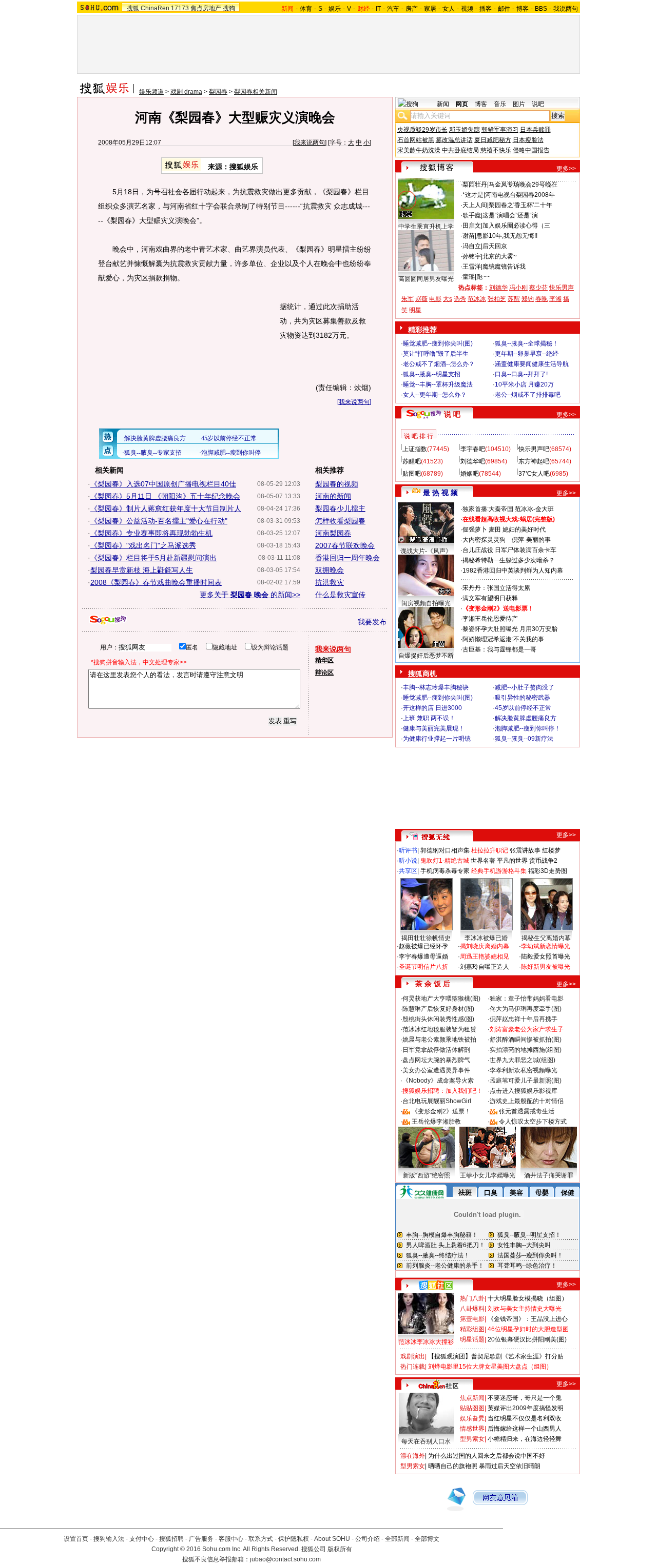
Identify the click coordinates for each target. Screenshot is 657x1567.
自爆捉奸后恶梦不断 (426, 655)
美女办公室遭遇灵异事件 (436, 1070)
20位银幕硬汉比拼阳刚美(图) (527, 1339)
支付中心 (141, 1538)
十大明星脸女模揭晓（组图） (528, 1298)
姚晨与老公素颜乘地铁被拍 (439, 1039)
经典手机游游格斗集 (499, 870)
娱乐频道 (151, 91)
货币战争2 (543, 860)
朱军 (407, 298)
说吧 (538, 104)
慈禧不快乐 (495, 150)
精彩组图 (472, 1329)
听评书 (408, 850)
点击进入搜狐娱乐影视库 (523, 1090)
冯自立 (471, 246)
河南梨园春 (333, 533)
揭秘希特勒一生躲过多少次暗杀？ (508, 560)
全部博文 (427, 1538)
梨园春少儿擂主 (340, 508)
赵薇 (421, 298)
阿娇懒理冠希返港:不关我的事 (503, 639)
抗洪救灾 (329, 582)
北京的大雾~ (499, 256)
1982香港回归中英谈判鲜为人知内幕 (512, 570)
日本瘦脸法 (528, 140)
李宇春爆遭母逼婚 (423, 956)
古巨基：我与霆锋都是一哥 (499, 649)
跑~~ (483, 276)
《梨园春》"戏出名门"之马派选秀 (143, 545)
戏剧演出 (412, 1356)
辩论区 (324, 672)
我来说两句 (309, 142)
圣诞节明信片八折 (423, 966)
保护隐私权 (293, 1538)
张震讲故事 (525, 850)
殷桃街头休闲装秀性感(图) (438, 1019)
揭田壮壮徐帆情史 (426, 938)
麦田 (495, 529)
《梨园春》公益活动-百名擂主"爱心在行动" (158, 521)
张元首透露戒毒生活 (526, 1111)
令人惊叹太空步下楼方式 (533, 1121)
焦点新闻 (472, 1397)
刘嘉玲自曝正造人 (484, 966)
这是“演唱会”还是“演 (510, 215)
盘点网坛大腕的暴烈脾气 (436, 1060)
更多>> (566, 168)
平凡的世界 (512, 860)
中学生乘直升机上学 (426, 226)
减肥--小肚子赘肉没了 (524, 687)
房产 (411, 8)
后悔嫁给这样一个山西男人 (525, 1428)
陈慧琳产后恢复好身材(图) (438, 1008)
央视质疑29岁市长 (422, 129)
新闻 (443, 104)
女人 (448, 8)
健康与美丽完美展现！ (434, 728)
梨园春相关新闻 (255, 91)
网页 (462, 104)
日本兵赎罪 (535, 129)
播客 (485, 8)
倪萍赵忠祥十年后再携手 (523, 1019)
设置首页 (76, 1538)
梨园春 (218, 91)
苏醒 (514, 298)
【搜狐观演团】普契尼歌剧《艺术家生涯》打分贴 (496, 1356)
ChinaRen (155, 8)
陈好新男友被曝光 (545, 966)
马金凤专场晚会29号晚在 (523, 184)
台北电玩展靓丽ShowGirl (436, 1101)
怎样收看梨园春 (340, 521)
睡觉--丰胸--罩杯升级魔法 (438, 384)
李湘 (555, 298)
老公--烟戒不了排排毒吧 (528, 394)
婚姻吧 (469, 473)
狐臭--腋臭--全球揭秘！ (526, 343)
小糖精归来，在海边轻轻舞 (525, 1438)
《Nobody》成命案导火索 (438, 1080)
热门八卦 (472, 1298)
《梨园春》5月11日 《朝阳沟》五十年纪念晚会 (165, 496)
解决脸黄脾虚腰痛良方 (525, 718)
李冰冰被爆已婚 (486, 938)
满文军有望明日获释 (490, 598)
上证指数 (414, 449)
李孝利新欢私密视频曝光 (523, 1070)
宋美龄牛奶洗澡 (418, 150)
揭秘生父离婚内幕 (546, 938)
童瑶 (468, 276)
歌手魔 (471, 215)
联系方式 (260, 1538)
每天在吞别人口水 (426, 1441)
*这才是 (473, 194)
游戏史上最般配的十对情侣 (527, 1101)
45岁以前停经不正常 (523, 707)
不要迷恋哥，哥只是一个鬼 (525, 1397)
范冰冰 (477, 298)
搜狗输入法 (108, 1538)
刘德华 (498, 287)
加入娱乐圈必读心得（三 (516, 225)
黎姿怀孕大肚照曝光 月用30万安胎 (509, 629)
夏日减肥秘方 (492, 140)
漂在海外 (412, 1455)
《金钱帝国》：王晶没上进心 (528, 1318)
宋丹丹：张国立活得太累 (496, 588)
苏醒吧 (411, 461)
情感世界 (472, 1428)
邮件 (504, 8)
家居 (430, 8)
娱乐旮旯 (472, 1418)
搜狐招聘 (171, 1538)
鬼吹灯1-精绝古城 (444, 860)
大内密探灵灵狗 (484, 539)
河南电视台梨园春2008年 (520, 194)
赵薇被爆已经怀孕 (423, 946)
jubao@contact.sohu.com (285, 1559)
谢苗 (468, 235)
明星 (415, 310)
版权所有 (339, 1549)
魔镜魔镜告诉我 (504, 266)
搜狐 (133, 8)
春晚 (541, 298)
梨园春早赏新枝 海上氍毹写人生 (141, 570)
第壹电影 (472, 1318)
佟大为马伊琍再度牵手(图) (526, 1008)
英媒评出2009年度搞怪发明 (526, 1408)
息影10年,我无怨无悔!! (506, 235)
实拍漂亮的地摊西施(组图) (526, 1049)
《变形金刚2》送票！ (441, 1111)
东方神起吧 (533, 461)
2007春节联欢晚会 (345, 545)
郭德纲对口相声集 (445, 850)
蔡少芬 (538, 287)
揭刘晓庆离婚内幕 (484, 946)
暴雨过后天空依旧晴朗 (509, 1466)
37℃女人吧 (534, 473)
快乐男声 (561, 287)
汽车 (393, 8)
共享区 (408, 870)
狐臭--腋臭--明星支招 (431, 374)
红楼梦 (551, 850)
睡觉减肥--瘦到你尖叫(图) (438, 343)
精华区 (324, 660)
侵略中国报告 (531, 150)
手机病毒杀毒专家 (445, 870)
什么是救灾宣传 (340, 595)
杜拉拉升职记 (489, 850)
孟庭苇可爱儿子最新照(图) (526, 1080)
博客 (522, 8)
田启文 (471, 225)
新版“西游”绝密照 (426, 1175)
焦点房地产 (205, 8)
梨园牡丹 (474, 184)
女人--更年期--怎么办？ (435, 394)
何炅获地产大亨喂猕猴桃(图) (441, 998)
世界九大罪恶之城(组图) (522, 1060)
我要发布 (372, 622)
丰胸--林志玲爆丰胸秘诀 (436, 687)
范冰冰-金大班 (534, 509)
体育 (306, 8)
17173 (180, 8)
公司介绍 (367, 1538)
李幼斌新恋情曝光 (545, 946)
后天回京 (494, 246)
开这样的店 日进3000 (432, 707)
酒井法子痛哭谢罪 (548, 1175)
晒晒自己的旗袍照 (452, 1466)
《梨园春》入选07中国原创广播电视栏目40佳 (163, 484)
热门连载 (412, 1366)
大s (447, 298)
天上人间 (474, 205)
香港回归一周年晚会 (347, 558)
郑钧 (527, 298)
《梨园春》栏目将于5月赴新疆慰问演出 (153, 558)
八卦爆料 (472, 1308)
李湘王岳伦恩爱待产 (490, 618)
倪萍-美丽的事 (531, 539)
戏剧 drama (186, 91)
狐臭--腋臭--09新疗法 (524, 738)
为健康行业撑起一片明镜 (437, 738)
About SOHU (332, 1538)
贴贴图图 (472, 1408)
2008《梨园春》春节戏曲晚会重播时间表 (156, 582)
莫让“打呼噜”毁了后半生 (436, 353)
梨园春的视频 (336, 484)
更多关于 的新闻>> (250, 595)
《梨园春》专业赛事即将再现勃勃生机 (151, 533)
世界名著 (483, 860)
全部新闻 (397, 1538)
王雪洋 (471, 266)
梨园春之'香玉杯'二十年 (520, 205)
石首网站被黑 (415, 140)
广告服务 (201, 1538)
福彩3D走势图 (547, 870)
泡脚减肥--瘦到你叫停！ (528, 728)
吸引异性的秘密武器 (522, 697)
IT (378, 8)
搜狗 (229, 8)
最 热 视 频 (440, 493)
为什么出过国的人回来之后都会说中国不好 (486, 1455)
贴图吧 (411, 473)
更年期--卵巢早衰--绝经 (526, 353)
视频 (467, 8)
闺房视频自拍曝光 (426, 603)
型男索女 (472, 1438)
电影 (435, 298)
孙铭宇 (471, 256)
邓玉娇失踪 (464, 129)
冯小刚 (518, 287)
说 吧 (452, 414)
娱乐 (334, 8)
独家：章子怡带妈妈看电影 (527, 998)
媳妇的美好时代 (524, 529)
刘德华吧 (472, 461)
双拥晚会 (329, 570)
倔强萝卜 (474, 529)
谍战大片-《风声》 (426, 551)
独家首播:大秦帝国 (487, 509)
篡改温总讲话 (454, 140)
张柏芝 (497, 298)
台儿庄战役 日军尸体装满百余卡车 (509, 550)
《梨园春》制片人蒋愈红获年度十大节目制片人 (165, 508)
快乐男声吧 (533, 449)
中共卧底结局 (460, 150)
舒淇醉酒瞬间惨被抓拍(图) (526, 1039)
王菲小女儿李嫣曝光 (487, 1175)
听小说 (408, 860)
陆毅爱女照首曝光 (545, 956)
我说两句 (565, 8)
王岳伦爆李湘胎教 (436, 1121)
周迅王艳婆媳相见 (484, 956)
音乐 (500, 104)
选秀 (460, 298)
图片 (519, 104)
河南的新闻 (333, 496)
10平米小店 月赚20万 (524, 384)
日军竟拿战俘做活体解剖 (436, 1049)
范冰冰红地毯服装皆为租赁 (439, 1029)
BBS (541, 8)
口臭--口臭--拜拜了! (521, 374)
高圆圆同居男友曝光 (426, 278)
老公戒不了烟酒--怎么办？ (439, 364)
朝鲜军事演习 (499, 129)
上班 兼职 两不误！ (429, 718)
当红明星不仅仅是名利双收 (525, 1418)
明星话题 (472, 1339)
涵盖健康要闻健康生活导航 (532, 364)
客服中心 (231, 1538)
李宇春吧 (472, 449)
